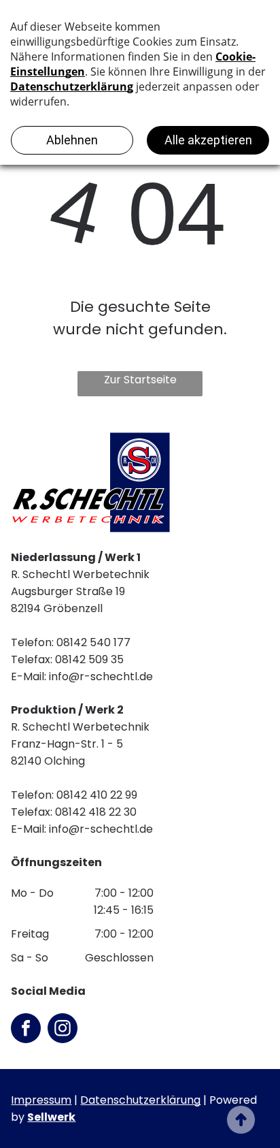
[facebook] (26, 1030)
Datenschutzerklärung (140, 1100)
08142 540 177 (93, 642)
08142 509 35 (89, 659)
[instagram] (62, 1030)
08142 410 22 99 (96, 795)
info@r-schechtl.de (101, 676)
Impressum (41, 1100)
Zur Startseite (140, 379)
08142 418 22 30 (96, 812)
